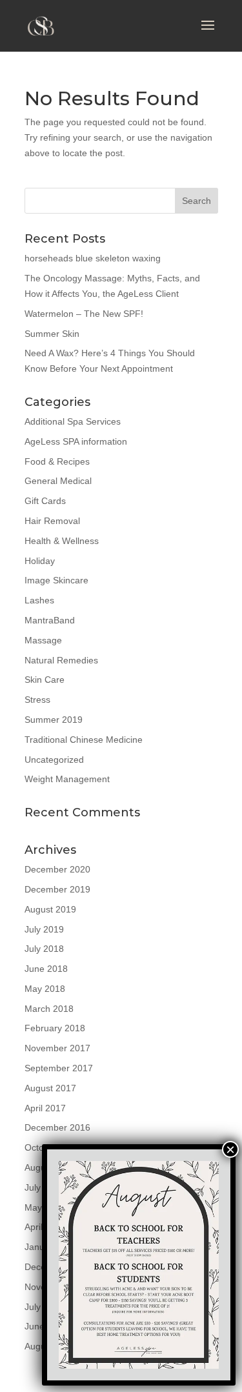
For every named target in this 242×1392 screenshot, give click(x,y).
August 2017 (50, 1088)
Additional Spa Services (73, 421)
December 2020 (57, 869)
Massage (43, 640)
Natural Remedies (61, 660)
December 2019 (57, 889)
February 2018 (55, 1028)
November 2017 (57, 1048)
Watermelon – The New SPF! (84, 313)
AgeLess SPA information (76, 441)
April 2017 (45, 1108)
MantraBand (50, 620)
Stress (37, 699)
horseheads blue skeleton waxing (93, 258)
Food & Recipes (57, 461)
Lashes (39, 600)
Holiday (40, 561)
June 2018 (46, 968)
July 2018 (44, 948)
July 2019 (44, 929)
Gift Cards (45, 501)
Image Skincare (56, 580)
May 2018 (45, 988)
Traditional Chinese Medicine (84, 739)
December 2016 (57, 1127)
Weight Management (67, 779)
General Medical (58, 481)
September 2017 (59, 1068)
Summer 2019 (54, 719)
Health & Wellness (62, 541)
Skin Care (45, 679)
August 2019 (50, 909)
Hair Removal (52, 521)
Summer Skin (52, 333)
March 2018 (49, 1009)
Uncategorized (54, 759)
